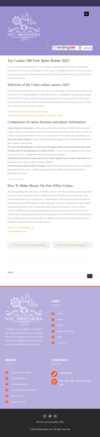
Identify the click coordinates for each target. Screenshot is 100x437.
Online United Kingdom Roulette (71, 245)
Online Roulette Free (17, 231)
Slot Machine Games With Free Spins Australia (28, 111)
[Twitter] (50, 416)
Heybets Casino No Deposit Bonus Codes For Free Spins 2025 (35, 115)
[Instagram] (55, 416)
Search (11, 272)
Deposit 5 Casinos (16, 179)
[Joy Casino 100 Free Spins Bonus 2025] (24, 26)
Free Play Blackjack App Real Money (30, 245)
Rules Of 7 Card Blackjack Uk (20, 227)
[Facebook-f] (44, 416)
